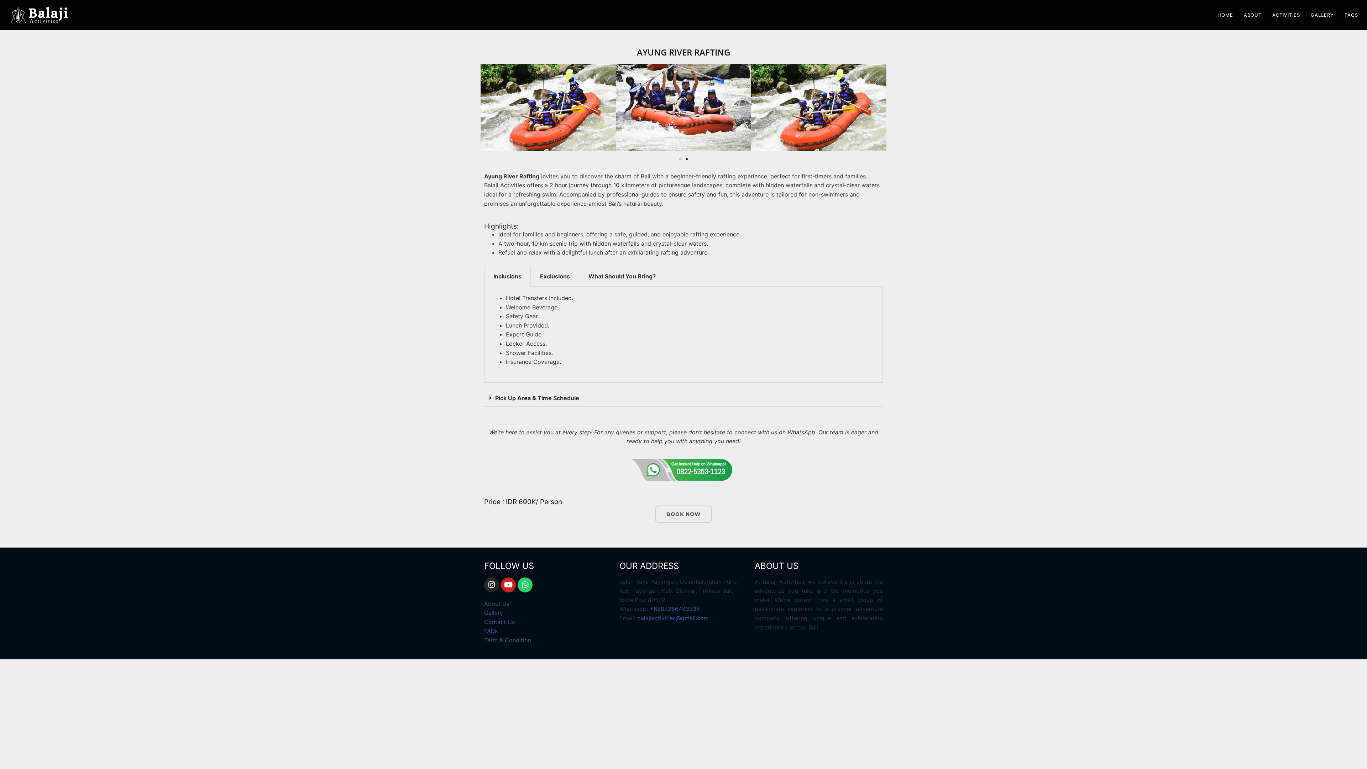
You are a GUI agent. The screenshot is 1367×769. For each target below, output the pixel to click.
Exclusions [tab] (555, 276)
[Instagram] (491, 584)
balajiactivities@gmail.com (673, 618)
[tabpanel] (683, 335)
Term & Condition (507, 640)
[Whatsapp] (525, 584)
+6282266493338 (675, 608)
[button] (488, 108)
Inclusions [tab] (507, 276)
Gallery (1322, 15)
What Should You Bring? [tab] (622, 276)
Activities (1286, 15)
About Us (496, 603)
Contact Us (499, 622)
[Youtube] (508, 584)
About (1253, 15)
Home (1225, 15)
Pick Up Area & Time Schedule (537, 398)
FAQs (1351, 15)
